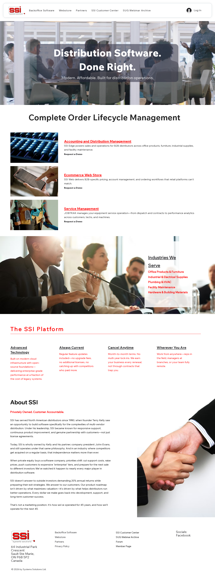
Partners (59, 541)
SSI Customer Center (127, 532)
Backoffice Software (66, 532)
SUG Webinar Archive (127, 537)
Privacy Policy (62, 546)
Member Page (123, 546)
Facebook (183, 535)
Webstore (60, 537)
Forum (119, 541)
